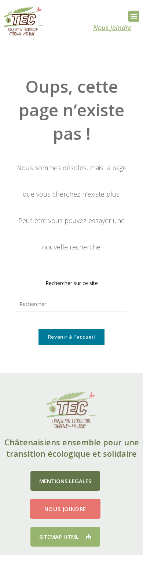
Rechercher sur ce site (71, 283)
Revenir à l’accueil (71, 336)
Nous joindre (112, 27)
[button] (133, 16)
